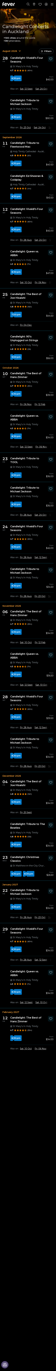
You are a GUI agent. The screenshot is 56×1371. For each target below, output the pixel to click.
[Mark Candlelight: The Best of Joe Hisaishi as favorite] (51, 295)
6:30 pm (16, 78)
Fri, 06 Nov (40, 282)
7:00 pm (16, 314)
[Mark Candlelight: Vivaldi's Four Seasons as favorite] (51, 59)
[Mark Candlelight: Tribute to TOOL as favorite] (51, 459)
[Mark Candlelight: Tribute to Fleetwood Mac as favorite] (51, 144)
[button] (46, 51)
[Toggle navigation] (52, 4)
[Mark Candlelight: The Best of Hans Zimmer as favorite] (51, 374)
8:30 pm (16, 117)
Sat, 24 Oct (41, 88)
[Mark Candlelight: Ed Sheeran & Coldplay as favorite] (51, 177)
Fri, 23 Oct (25, 127)
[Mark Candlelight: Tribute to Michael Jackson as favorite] (51, 101)
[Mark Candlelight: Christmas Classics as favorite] (51, 858)
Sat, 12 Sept (26, 88)
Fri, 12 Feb (40, 404)
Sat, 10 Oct (26, 282)
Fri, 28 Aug (26, 240)
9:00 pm (16, 357)
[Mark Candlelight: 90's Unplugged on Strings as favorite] (51, 337)
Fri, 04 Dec (26, 325)
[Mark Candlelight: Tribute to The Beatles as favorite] (51, 825)
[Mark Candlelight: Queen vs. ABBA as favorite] (51, 252)
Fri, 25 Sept (26, 812)
